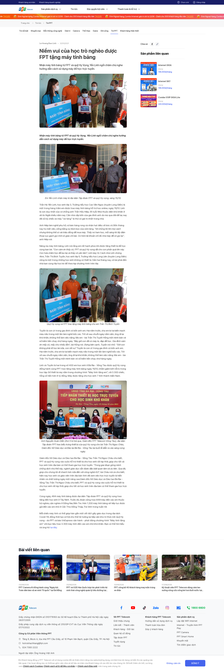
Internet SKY (164, 81)
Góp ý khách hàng (154, 629)
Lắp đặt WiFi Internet (187, 621)
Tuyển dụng (119, 641)
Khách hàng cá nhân (27, 2)
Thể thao (86, 31)
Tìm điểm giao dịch (186, 644)
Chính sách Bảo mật (87, 666)
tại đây (53, 527)
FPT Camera (183, 632)
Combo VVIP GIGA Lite (169, 97)
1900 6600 (198, 607)
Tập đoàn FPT (120, 637)
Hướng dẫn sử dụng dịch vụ (158, 621)
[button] (205, 574)
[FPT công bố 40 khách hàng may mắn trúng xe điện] (136, 568)
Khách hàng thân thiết (129, 31)
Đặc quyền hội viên (96, 9)
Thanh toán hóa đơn (155, 625)
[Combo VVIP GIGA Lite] (149, 100)
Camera (76, 31)
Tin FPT (49, 23)
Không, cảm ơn (173, 663)
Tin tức (74, 9)
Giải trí (67, 31)
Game (95, 31)
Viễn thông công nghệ (52, 31)
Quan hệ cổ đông (122, 633)
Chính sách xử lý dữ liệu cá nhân (59, 666)
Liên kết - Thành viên (124, 625)
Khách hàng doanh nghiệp (49, 2)
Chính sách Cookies (33, 666)
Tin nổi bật (23, 31)
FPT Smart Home (185, 636)
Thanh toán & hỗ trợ (127, 9)
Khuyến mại (36, 31)
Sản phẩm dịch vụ (49, 9)
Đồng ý (195, 663)
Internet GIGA (165, 65)
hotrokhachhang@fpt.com (35, 643)
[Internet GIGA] (149, 68)
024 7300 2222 (30, 647)
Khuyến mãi (182, 640)
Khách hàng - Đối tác (124, 629)
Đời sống (104, 31)
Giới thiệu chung (122, 621)
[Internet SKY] (149, 84)
